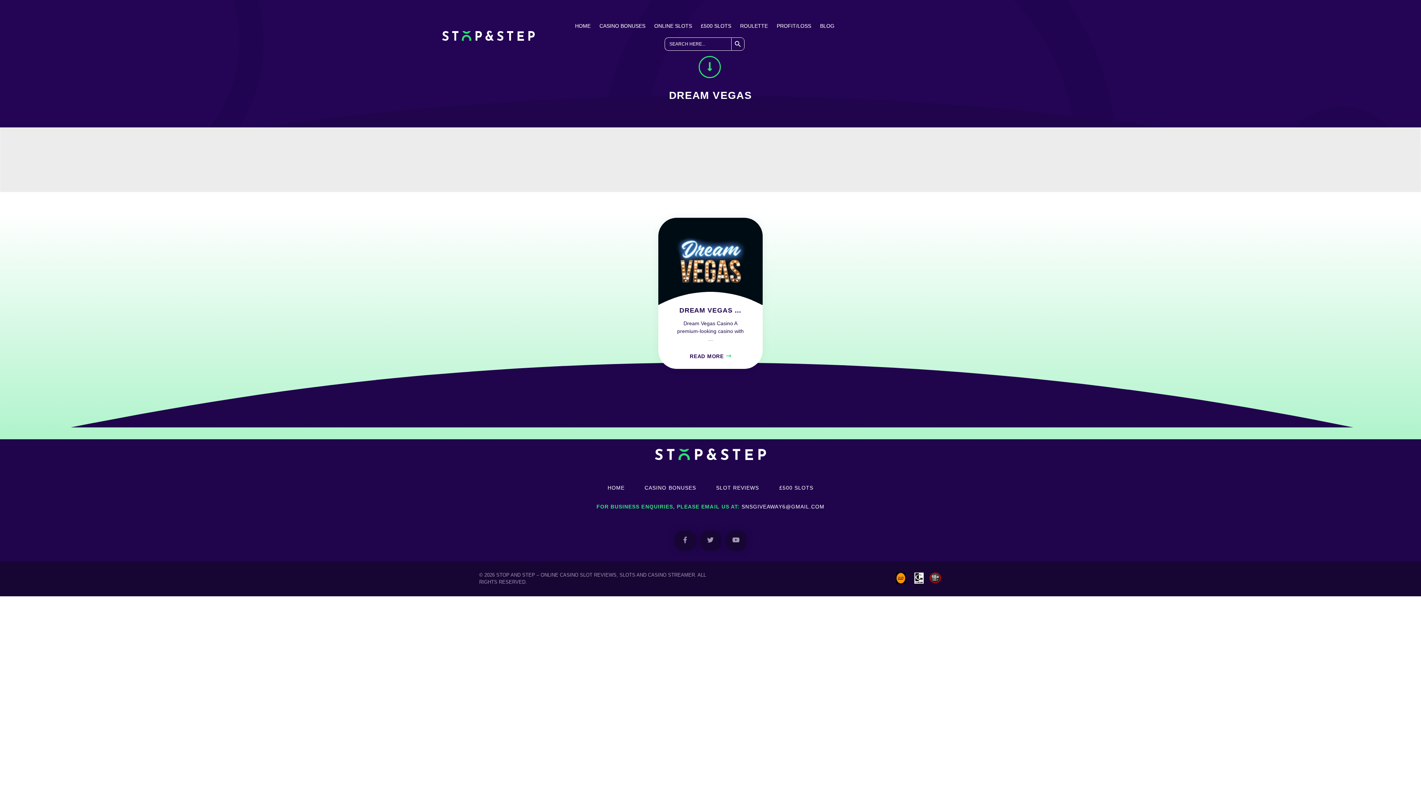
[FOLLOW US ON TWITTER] (711, 540)
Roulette (754, 26)
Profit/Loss (794, 26)
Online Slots (673, 26)
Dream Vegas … (710, 310)
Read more (706, 356)
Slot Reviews (737, 488)
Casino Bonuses (622, 26)
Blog (827, 26)
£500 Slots (716, 26)
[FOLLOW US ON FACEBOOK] (685, 540)
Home (583, 26)
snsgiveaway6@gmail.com (783, 507)
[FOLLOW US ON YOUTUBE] (736, 540)
